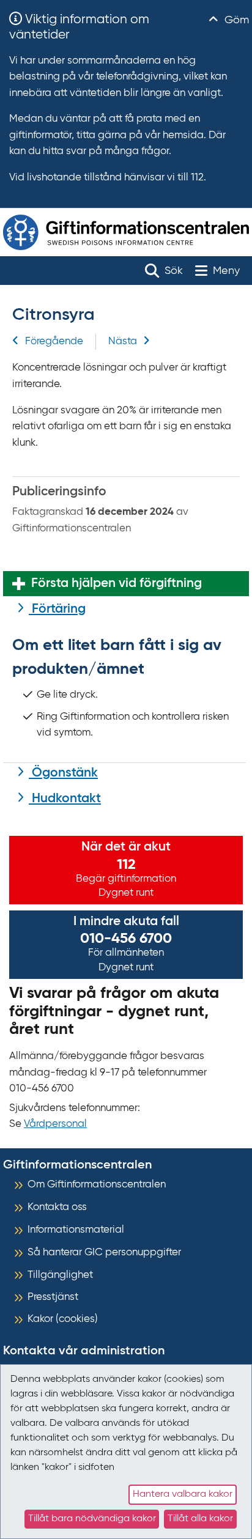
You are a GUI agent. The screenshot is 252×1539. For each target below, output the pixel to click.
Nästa (122, 341)
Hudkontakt (65, 798)
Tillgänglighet (60, 1275)
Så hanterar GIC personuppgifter (104, 1252)
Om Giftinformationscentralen (97, 1184)
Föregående (54, 341)
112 (126, 864)
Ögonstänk (63, 773)
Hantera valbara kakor (182, 1494)
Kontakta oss (57, 1207)
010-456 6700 (126, 938)
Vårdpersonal (55, 1124)
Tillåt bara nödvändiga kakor (92, 1519)
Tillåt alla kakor (200, 1519)
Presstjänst (53, 1297)
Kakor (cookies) (63, 1319)
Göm (235, 20)
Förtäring (57, 609)
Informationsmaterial (76, 1230)
